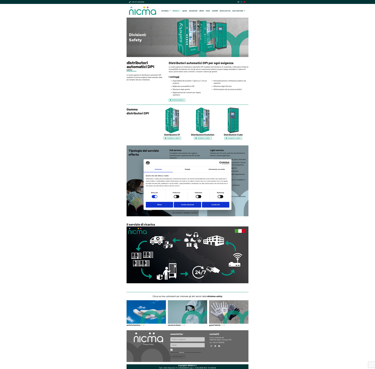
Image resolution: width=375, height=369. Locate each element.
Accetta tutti (215, 205)
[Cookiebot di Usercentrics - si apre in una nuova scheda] (220, 162)
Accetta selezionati (187, 205)
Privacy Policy (148, 344)
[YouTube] (244, 2)
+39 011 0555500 (218, 342)
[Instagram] (238, 2)
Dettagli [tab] (187, 169)
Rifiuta (159, 205)
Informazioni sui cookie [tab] (217, 169)
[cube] (233, 120)
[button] (170, 10)
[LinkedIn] (241, 2)
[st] (172, 120)
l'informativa (181, 352)
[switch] (176, 196)
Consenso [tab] (158, 169)
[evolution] (203, 120)
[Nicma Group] (142, 10)
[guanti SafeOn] (228, 313)
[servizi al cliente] (187, 313)
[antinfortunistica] (146, 313)
